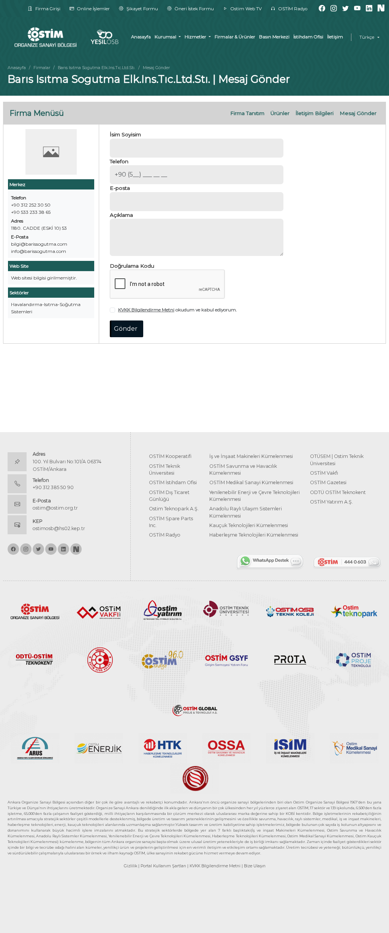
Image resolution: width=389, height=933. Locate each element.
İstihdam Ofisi (308, 36)
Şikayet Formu (141, 8)
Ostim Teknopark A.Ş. (174, 508)
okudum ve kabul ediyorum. (177, 310)
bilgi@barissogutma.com (39, 244)
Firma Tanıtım (247, 113)
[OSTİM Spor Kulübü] (98, 659)
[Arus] (35, 747)
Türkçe (366, 37)
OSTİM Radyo (292, 8)
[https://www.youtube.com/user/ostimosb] (357, 8)
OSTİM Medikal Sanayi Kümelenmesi (251, 482)
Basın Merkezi (274, 36)
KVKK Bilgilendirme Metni (146, 310)
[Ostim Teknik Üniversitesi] (226, 611)
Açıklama (121, 215)
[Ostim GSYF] (226, 659)
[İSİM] (290, 747)
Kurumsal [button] (166, 36)
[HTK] (162, 747)
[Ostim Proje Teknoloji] (354, 659)
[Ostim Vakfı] (98, 611)
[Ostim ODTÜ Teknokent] (35, 659)
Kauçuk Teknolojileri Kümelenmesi (248, 525)
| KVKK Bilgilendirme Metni (213, 866)
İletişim (335, 36)
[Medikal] (354, 747)
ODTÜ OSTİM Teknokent (338, 492)
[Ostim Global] (194, 708)
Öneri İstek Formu (194, 8)
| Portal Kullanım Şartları (162, 866)
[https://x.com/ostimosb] (345, 8)
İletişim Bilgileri (315, 113)
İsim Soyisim (125, 134)
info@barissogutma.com (38, 251)
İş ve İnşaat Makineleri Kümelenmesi (251, 456)
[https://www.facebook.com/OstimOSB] (322, 8)
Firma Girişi (47, 8)
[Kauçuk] (194, 778)
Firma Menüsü (36, 113)
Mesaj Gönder (358, 113)
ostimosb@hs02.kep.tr (59, 528)
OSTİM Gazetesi (328, 482)
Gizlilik (130, 866)
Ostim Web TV (245, 8)
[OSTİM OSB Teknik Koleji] (290, 611)
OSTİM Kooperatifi (170, 456)
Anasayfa (141, 36)
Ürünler (279, 113)
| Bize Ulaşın (254, 866)
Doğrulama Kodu (132, 266)
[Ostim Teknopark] (354, 611)
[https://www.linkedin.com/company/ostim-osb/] (369, 8)
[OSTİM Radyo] (162, 659)
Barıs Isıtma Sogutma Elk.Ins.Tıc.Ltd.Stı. (96, 67)
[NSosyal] (381, 9)
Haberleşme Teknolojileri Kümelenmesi (253, 535)
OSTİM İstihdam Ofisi (173, 482)
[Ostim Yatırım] (162, 611)
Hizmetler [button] (196, 36)
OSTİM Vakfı (324, 473)
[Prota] (290, 659)
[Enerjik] (98, 747)
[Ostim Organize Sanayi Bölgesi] (35, 611)
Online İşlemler (93, 8)
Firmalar (41, 67)
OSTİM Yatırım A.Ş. (331, 502)
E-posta (120, 188)
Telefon (119, 161)
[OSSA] (226, 747)
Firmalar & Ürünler (235, 36)
